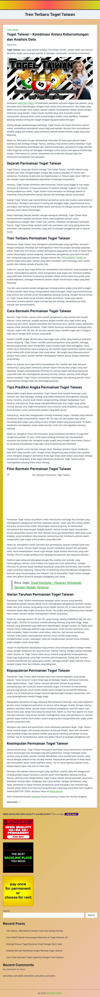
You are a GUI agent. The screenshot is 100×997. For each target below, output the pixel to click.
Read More (13, 802)
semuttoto (8, 976)
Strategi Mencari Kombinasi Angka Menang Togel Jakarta (34, 950)
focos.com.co (56, 791)
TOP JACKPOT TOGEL (72, 257)
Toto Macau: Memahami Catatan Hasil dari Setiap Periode (34, 931)
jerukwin (36, 796)
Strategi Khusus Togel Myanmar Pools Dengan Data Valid (34, 944)
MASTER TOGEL (26, 103)
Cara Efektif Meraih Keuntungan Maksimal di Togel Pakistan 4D (37, 937)
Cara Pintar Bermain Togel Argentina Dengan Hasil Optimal (35, 957)
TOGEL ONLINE (12, 30)
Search (6, 911)
